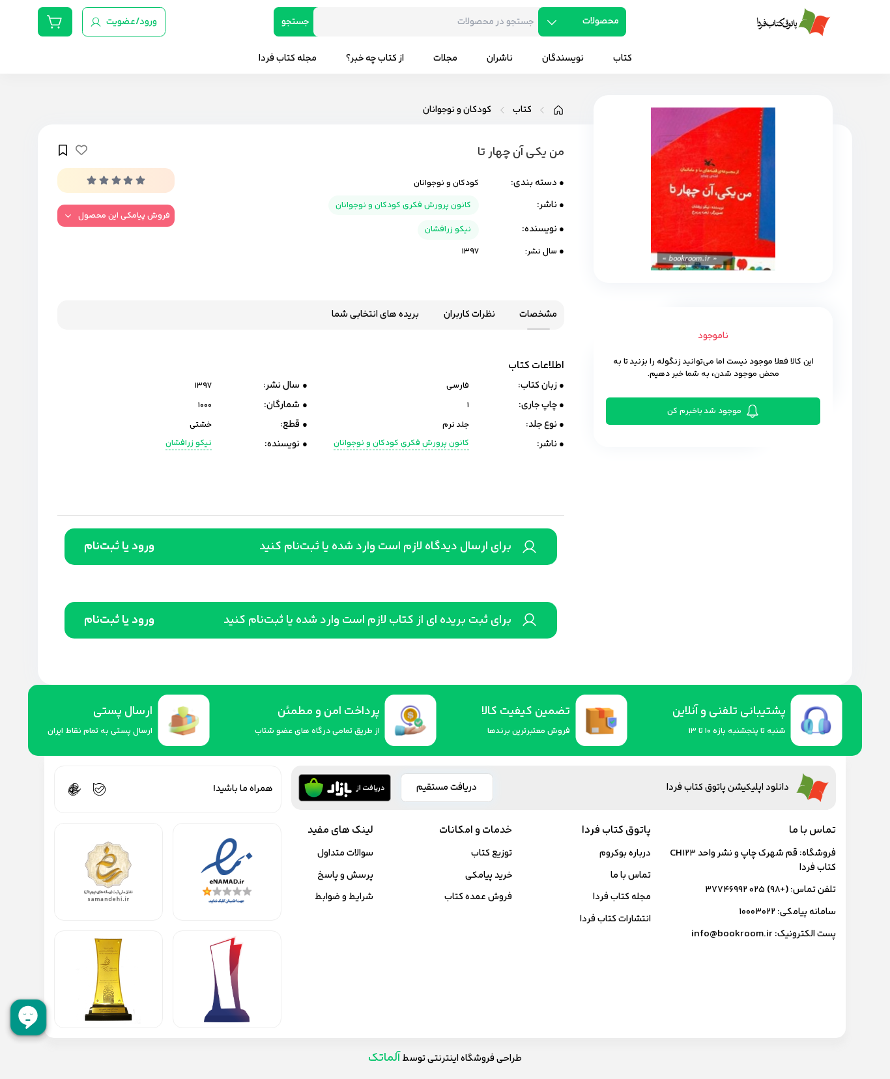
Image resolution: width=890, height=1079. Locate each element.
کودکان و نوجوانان (457, 110)
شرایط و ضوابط (344, 896)
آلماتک (384, 1057)
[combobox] (430, 21)
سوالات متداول (345, 853)
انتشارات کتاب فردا (615, 919)
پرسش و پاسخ (345, 875)
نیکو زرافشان (448, 229)
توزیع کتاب (491, 853)
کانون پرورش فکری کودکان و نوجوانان (403, 205)
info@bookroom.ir (732, 934)
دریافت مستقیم (446, 787)
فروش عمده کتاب (478, 896)
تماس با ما (630, 875)
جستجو (295, 21)
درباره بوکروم (625, 853)
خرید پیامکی (488, 875)
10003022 (757, 911)
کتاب (522, 110)
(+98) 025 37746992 (746, 889)
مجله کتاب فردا (622, 896)
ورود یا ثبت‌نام (119, 546)
